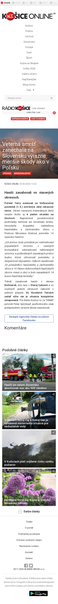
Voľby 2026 (29, 68)
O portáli (29, 527)
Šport (29, 57)
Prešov (29, 31)
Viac (29, 89)
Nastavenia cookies (29, 546)
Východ (29, 36)
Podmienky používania (29, 534)
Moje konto (29, 84)
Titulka (29, 521)
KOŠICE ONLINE (11, 184)
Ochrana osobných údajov (29, 540)
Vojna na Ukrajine (29, 63)
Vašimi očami (29, 73)
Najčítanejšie (29, 79)
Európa (29, 47)
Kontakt (29, 552)
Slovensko (29, 41)
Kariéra (29, 558)
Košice (29, 25)
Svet (29, 52)
